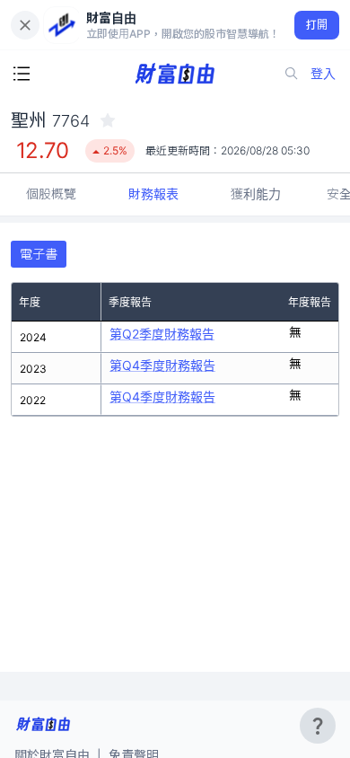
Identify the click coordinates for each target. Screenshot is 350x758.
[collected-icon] (107, 120)
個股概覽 (51, 193)
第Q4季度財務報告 (162, 365)
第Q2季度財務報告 (161, 333)
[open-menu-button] (21, 73)
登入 (323, 73)
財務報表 (153, 193)
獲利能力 (256, 193)
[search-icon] (292, 74)
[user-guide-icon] (318, 726)
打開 (317, 24)
